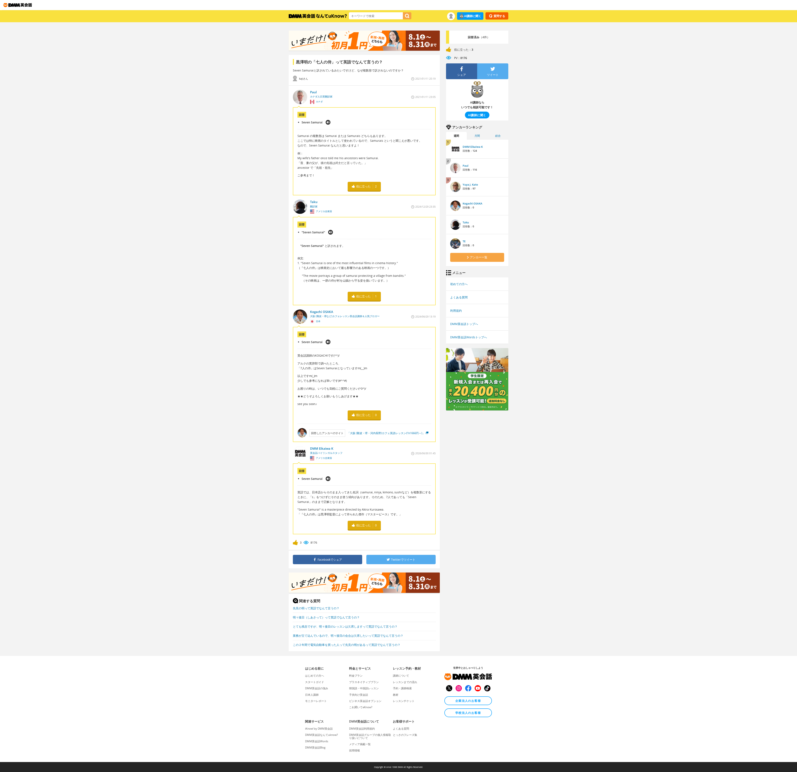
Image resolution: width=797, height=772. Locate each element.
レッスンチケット (403, 701)
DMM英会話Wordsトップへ (468, 337)
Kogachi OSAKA (472, 203)
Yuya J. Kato (470, 184)
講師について (401, 675)
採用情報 (354, 750)
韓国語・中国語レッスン (364, 688)
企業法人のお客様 (468, 701)
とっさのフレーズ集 (405, 735)
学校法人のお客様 (468, 713)
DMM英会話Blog (315, 747)
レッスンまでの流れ (405, 682)
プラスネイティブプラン (364, 682)
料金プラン (356, 675)
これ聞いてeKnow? (360, 707)
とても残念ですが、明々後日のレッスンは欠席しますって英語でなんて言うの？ (345, 626)
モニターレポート (316, 701)
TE (464, 241)
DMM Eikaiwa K (473, 147)
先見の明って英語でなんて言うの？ (316, 608)
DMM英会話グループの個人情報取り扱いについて (370, 736)
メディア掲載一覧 (360, 744)
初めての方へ (459, 284)
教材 (395, 695)
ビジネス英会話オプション (365, 701)
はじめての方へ (314, 675)
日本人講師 (312, 695)
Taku (466, 222)
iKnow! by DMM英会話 (319, 728)
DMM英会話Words (316, 741)
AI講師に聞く (472, 16)
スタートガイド (314, 682)
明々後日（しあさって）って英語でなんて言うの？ (326, 617)
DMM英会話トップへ (464, 324)
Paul (465, 165)
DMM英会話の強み (316, 688)
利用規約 (456, 311)
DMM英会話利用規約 (362, 728)
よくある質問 (459, 297)
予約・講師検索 (402, 688)
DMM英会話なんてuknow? (321, 735)
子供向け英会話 (358, 695)
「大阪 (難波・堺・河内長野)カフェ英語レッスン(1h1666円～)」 (386, 433)
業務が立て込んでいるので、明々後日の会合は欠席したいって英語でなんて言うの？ (348, 636)
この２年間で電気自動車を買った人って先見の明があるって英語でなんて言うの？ (346, 645)
